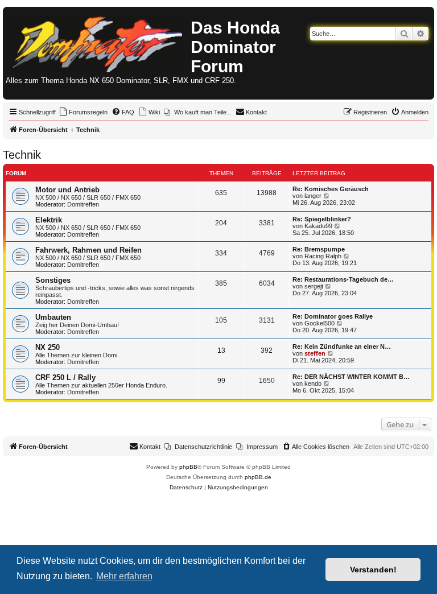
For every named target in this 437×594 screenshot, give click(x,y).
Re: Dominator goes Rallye (332, 316)
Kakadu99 (318, 225)
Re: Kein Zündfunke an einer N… (341, 346)
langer (312, 195)
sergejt (313, 286)
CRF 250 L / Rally (65, 377)
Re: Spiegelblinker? (321, 219)
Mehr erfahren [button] (124, 576)
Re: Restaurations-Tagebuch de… (343, 279)
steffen (314, 353)
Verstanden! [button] (373, 569)
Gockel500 (319, 323)
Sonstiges (53, 280)
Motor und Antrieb (67, 189)
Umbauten (53, 317)
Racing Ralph (322, 256)
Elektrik (48, 220)
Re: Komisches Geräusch (330, 188)
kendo (312, 383)
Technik (22, 154)
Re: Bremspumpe (318, 249)
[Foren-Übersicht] (98, 41)
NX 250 (47, 347)
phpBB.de (258, 477)
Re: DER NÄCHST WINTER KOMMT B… (351, 376)
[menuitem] (83, 112)
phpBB (188, 467)
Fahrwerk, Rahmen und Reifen (88, 250)
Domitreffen (83, 204)
